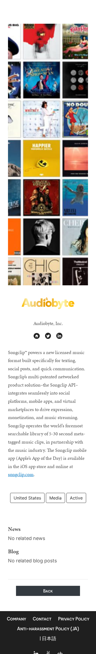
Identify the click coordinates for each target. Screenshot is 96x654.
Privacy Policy (73, 618)
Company (16, 618)
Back (48, 590)
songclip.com (21, 474)
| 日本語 (48, 638)
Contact (42, 618)
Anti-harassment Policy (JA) (48, 628)
